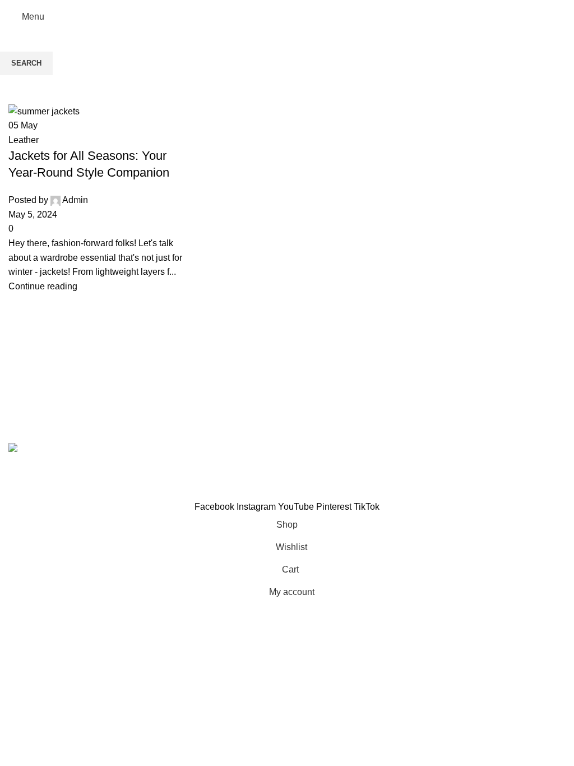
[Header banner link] (287, 383)
